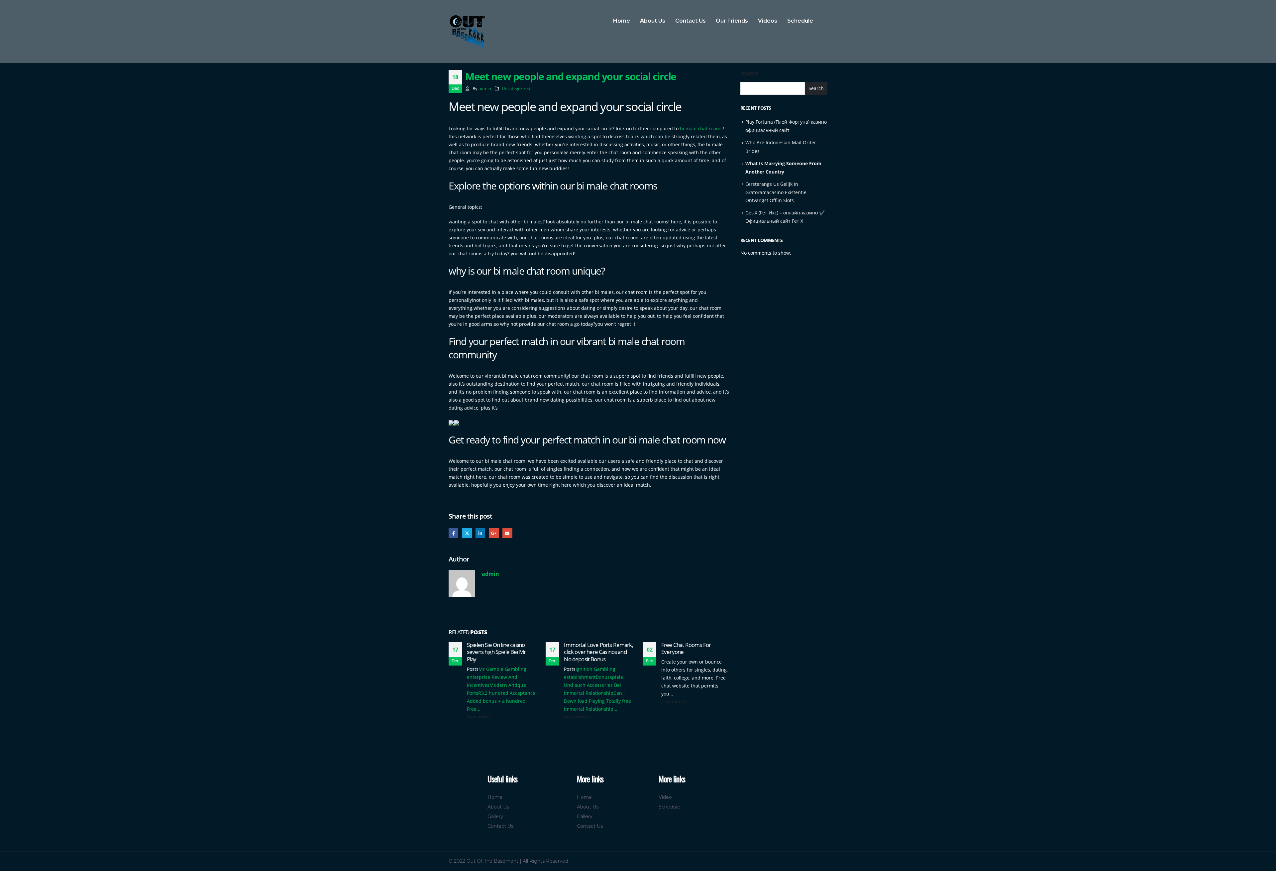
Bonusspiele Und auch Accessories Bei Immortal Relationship (593, 685)
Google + (494, 533)
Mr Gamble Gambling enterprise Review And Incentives (496, 677)
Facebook (453, 533)
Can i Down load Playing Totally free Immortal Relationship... (597, 701)
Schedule (800, 21)
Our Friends (732, 21)
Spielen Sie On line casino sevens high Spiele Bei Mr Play (496, 652)
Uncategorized (516, 88)
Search (749, 73)
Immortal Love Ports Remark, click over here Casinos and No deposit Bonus (598, 652)
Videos (767, 21)
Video (665, 797)
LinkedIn (480, 533)
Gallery (495, 816)
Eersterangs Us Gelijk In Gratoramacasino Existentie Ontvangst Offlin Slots (775, 192)
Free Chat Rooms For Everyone (686, 648)
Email (507, 533)
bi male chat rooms (701, 128)
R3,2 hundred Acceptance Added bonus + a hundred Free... (501, 701)
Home (621, 21)
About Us (652, 21)
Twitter (467, 533)
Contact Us (690, 21)
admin (484, 88)
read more (478, 717)
